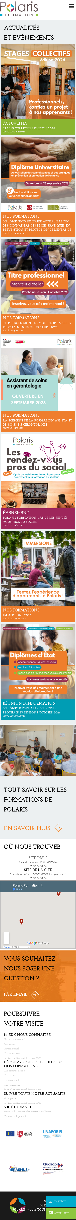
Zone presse (10, 1098)
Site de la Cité (38, 870)
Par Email (15, 994)
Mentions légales (56, 1205)
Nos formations (12, 1053)
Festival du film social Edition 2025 (22, 1058)
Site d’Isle (38, 858)
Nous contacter (58, 1201)
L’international (11, 1048)
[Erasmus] (21, 1168)
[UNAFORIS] (55, 1134)
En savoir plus (27, 829)
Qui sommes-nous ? (14, 1039)
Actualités (61, 1213)
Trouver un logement (15, 1116)
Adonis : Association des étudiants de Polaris (27, 1111)
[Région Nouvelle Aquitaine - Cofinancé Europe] (21, 1134)
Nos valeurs (10, 1044)
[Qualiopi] (55, 1168)
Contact (59, 1201)
